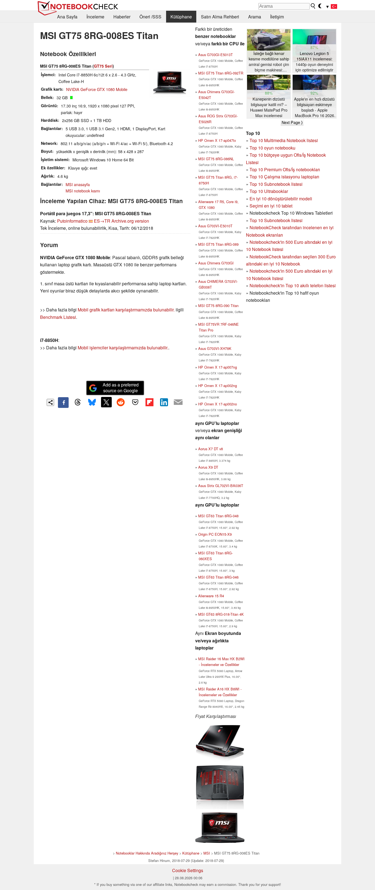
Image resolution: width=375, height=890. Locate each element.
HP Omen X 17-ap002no (217, 404)
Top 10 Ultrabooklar (269, 191)
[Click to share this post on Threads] (77, 402)
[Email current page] (178, 402)
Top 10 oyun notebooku (272, 148)
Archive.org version (130, 221)
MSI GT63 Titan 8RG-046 (218, 577)
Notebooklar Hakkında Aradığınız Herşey (147, 853)
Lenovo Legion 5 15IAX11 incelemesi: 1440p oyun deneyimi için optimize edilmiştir (314, 62)
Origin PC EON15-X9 (215, 534)
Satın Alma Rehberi (220, 16)
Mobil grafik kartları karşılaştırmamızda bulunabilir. (126, 309)
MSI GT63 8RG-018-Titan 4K (221, 614)
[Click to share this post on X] (106, 402)
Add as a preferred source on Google (121, 388)
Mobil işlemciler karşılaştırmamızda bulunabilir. (123, 347)
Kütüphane (181, 16)
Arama (254, 16)
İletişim (277, 16)
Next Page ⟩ (292, 122)
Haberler (121, 16)
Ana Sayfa (67, 16)
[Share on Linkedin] (164, 402)
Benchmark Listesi (58, 317)
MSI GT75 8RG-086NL (216, 158)
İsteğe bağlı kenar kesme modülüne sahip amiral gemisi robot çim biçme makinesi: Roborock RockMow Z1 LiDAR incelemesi (268, 62)
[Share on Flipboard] (149, 402)
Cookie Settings (187, 870)
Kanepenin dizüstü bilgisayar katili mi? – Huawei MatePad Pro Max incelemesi (268, 107)
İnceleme (95, 16)
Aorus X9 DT (208, 467)
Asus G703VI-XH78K (214, 348)
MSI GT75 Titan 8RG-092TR (220, 73)
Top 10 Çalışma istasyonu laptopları (284, 176)
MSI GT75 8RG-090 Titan (218, 305)
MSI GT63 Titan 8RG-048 (218, 515)
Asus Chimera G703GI (216, 263)
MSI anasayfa (78, 184)
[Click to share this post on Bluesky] (92, 402)
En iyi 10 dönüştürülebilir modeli (281, 198)
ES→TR (102, 221)
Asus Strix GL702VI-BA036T (220, 485)
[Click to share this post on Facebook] (63, 402)
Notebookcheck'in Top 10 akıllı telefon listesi (293, 285)
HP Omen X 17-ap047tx (217, 140)
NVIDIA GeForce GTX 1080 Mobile (96, 89)
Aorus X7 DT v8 (210, 448)
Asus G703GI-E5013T (215, 54)
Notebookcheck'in (268, 271)
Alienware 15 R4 (211, 595)
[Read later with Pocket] (135, 402)
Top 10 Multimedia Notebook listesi (284, 140)
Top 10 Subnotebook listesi (276, 184)
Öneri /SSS (150, 16)
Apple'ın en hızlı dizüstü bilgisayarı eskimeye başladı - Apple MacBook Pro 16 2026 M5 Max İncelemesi (314, 107)
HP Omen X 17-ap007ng (217, 367)
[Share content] (50, 402)
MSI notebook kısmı (83, 191)
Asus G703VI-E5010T (215, 225)
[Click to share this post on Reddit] (121, 402)
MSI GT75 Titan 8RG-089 (218, 244)
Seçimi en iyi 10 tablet (271, 206)
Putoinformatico (72, 221)
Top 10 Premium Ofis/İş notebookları (285, 169)
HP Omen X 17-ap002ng (217, 385)
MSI (206, 853)
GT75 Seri (103, 66)
